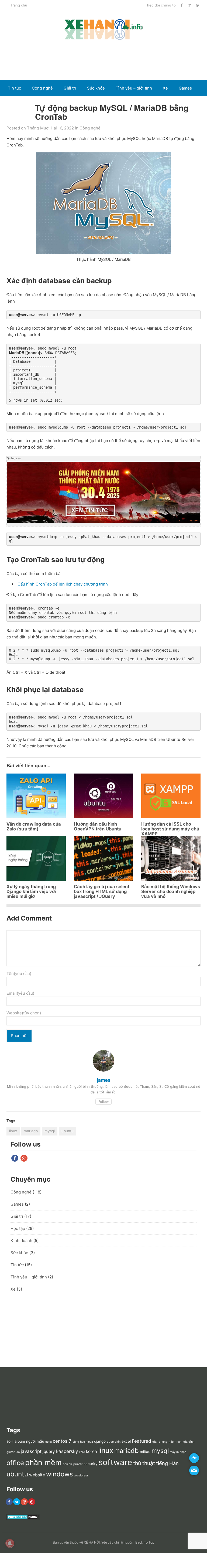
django (100, 1441)
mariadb (31, 1131)
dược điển (113, 1441)
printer (77, 1464)
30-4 (9, 1441)
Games (185, 88)
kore (82, 1452)
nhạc (183, 1452)
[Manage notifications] (9, 1543)
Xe (165, 88)
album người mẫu (29, 1441)
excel (126, 1441)
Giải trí (70, 88)
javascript (31, 1451)
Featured (141, 1441)
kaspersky (67, 1451)
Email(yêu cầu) (20, 993)
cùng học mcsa (83, 1441)
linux (13, 1131)
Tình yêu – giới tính (134, 88)
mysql (49, 1131)
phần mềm (43, 1462)
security (91, 1464)
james (104, 1079)
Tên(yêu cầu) (18, 973)
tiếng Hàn (167, 1463)
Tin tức (14, 88)
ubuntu (67, 1131)
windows (59, 1474)
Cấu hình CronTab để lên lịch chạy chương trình (63, 584)
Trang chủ (19, 5)
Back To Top (144, 1542)
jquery (49, 1451)
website (37, 1474)
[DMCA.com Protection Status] (23, 1519)
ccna (48, 1441)
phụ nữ (67, 1464)
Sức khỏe (96, 88)
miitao (145, 1451)
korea (91, 1451)
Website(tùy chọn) (23, 1012)
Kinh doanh (19, 104)
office (15, 1463)
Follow (103, 1102)
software (115, 1462)
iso (18, 1452)
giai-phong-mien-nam (167, 1441)
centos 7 (62, 1441)
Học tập (18, 1228)
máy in (174, 1452)
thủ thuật (144, 1463)
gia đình (188, 1441)
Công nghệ (42, 88)
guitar (10, 1452)
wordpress (81, 1475)
